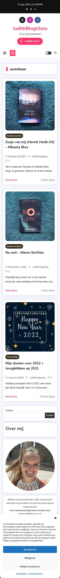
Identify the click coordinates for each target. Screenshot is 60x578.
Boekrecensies (14, 136)
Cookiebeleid (21, 574)
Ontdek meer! (32, 41)
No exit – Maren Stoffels (24, 252)
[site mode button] (48, 53)
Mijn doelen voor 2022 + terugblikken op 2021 (24, 366)
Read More (11, 180)
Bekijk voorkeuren (30, 566)
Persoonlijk (12, 357)
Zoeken (9, 410)
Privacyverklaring (35, 574)
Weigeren (30, 558)
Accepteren (30, 549)
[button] (55, 518)
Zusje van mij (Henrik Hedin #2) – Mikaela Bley (29, 144)
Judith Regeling (40, 156)
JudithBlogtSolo (30, 28)
